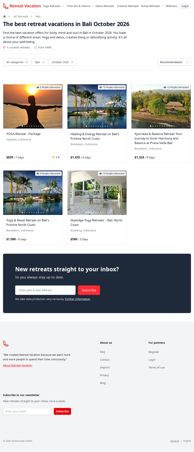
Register (154, 352)
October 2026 (60, 62)
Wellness (171, 6)
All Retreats (21, 16)
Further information (77, 299)
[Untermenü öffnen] (63, 6)
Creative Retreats (128, 6)
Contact (105, 359)
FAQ (102, 352)
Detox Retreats (105, 6)
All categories (14, 62)
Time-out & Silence (78, 6)
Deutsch (174, 441)
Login (185, 6)
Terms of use (157, 367)
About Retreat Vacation (17, 365)
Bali (38, 16)
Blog (103, 383)
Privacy (104, 375)
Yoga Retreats (51, 6)
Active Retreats (150, 6)
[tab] (22, 126)
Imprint (105, 367)
